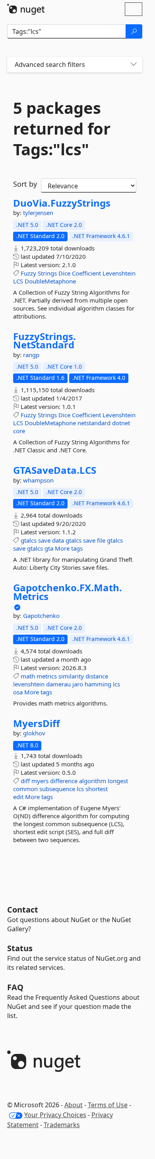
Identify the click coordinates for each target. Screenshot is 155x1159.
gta (49, 548)
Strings (47, 273)
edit (18, 797)
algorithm (92, 781)
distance (96, 676)
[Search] (134, 31)
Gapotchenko (41, 616)
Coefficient (86, 273)
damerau (58, 684)
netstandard (94, 423)
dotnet (121, 423)
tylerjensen (38, 213)
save (44, 540)
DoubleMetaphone (50, 281)
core (19, 431)
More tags (69, 548)
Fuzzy (28, 273)
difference (64, 781)
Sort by (25, 184)
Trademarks (62, 1124)
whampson (38, 480)
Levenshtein (119, 273)
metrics (47, 676)
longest (118, 781)
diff (25, 781)
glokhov (34, 733)
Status (20, 948)
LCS (18, 281)
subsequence (57, 789)
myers (39, 781)
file (101, 540)
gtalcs (29, 540)
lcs (116, 684)
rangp (31, 355)
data (58, 540)
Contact (22, 909)
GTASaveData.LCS (54, 470)
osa (18, 692)
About (73, 1104)
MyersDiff (36, 723)
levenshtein (29, 684)
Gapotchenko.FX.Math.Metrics (67, 591)
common (25, 789)
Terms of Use (108, 1104)
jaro (77, 684)
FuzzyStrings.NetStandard (44, 340)
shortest (96, 789)
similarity (71, 676)
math (28, 676)
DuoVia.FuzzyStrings (61, 203)
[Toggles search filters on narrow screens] (133, 64)
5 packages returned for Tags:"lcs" (61, 129)
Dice (64, 273)
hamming (98, 684)
